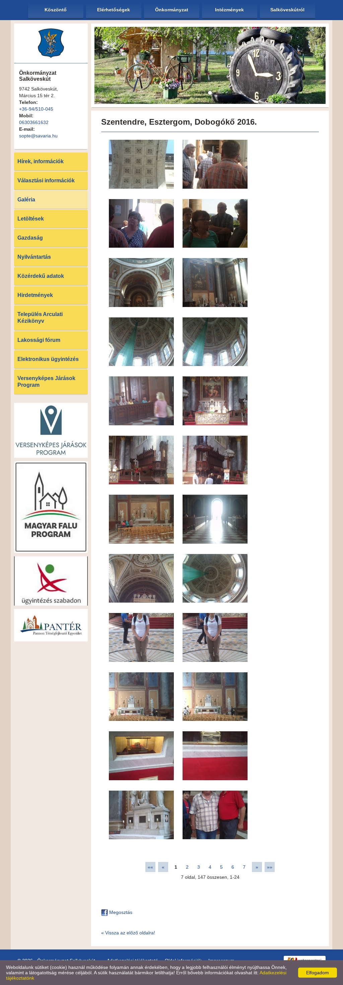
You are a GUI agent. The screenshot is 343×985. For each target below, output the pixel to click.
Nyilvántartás (34, 257)
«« (150, 867)
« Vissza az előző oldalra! (128, 932)
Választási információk (46, 180)
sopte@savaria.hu (38, 135)
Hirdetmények (35, 295)
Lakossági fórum (38, 340)
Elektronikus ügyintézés (48, 359)
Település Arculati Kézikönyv (40, 317)
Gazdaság (30, 238)
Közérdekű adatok (40, 276)
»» (269, 867)
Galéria (26, 199)
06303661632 (34, 122)
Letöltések (30, 219)
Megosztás (120, 912)
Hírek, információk (40, 161)
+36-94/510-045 (36, 109)
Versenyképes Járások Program (46, 381)
